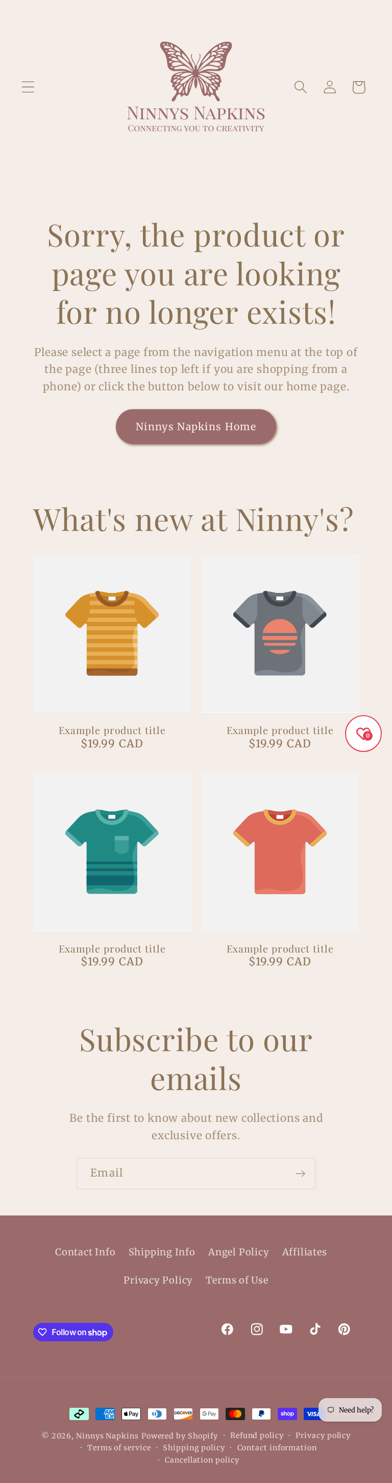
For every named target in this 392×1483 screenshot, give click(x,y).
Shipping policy (194, 1447)
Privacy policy (323, 1435)
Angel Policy (238, 1252)
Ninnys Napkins (107, 1436)
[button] (27, 87)
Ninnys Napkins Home (196, 426)
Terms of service (119, 1447)
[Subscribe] (300, 1173)
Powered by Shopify (179, 1436)
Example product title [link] (112, 730)
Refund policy (257, 1435)
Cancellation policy (202, 1460)
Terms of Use (237, 1280)
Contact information (277, 1447)
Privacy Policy (158, 1280)
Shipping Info (162, 1252)
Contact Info (85, 1252)
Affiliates (304, 1252)
